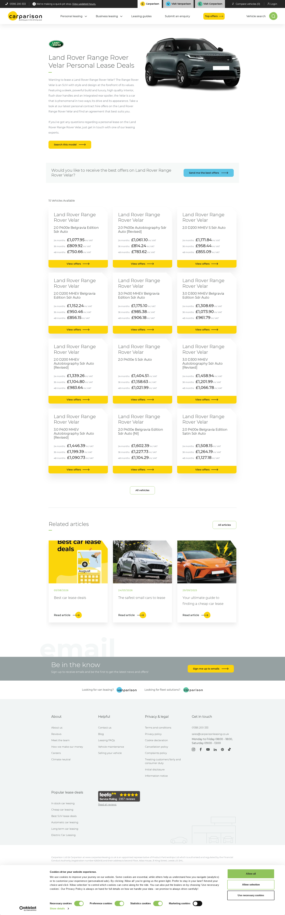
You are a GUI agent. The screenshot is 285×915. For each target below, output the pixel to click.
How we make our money (67, 746)
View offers (74, 263)
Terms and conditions (158, 727)
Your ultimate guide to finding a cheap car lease (203, 601)
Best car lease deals (70, 598)
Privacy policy (153, 734)
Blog (101, 734)
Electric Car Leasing (63, 835)
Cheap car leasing (62, 809)
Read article (62, 615)
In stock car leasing (63, 803)
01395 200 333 (18, 3)
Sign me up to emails (206, 668)
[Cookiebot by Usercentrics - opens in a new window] (28, 908)
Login (273, 3)
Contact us (104, 727)
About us (56, 727)
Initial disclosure (155, 769)
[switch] (119, 903)
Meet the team (60, 740)
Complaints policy (156, 753)
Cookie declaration (156, 740)
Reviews (56, 734)
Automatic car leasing (64, 822)
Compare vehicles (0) (248, 3)
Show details (57, 908)
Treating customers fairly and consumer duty (163, 761)
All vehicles (142, 490)
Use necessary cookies (251, 895)
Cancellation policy (156, 746)
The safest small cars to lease (141, 598)
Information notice (156, 775)
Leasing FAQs (106, 740)
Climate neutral (61, 759)
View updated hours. (84, 3)
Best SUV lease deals (64, 816)
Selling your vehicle (110, 753)
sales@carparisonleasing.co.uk (210, 734)
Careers (56, 753)
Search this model (65, 144)
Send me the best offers (204, 172)
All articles (224, 524)
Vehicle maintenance (111, 746)
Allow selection (251, 884)
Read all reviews (107, 804)
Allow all (251, 873)
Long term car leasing (64, 828)
